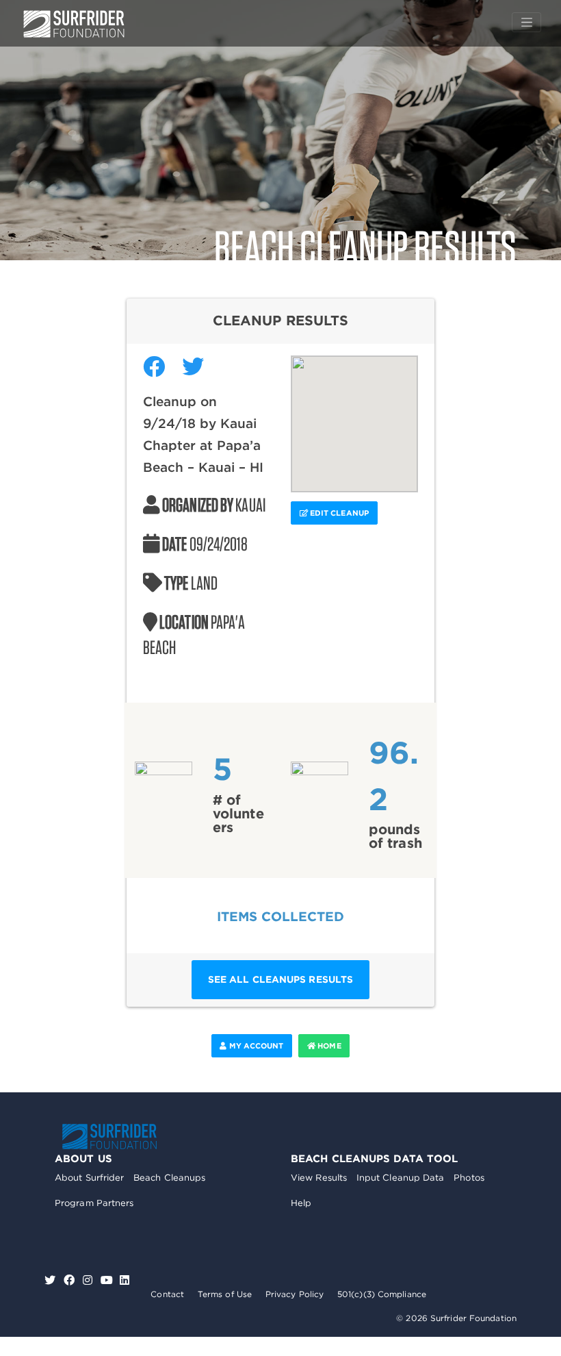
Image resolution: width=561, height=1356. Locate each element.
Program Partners (94, 1202)
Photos (469, 1177)
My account (254, 1046)
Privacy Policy (294, 1294)
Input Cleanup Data (400, 1177)
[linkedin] (124, 1280)
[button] (354, 415)
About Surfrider (90, 1177)
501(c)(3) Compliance (381, 1294)
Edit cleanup (338, 513)
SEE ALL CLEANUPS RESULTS (280, 979)
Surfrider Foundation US (74, 24)
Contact (167, 1294)
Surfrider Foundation (109, 1136)
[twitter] (51, 1280)
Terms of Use (225, 1294)
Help (301, 1202)
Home (328, 1046)
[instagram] (89, 1280)
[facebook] (71, 1280)
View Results (319, 1177)
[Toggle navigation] (526, 22)
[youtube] (107, 1280)
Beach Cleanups (169, 1177)
